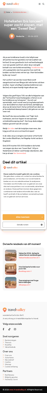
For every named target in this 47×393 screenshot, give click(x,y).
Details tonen (22, 224)
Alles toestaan (22, 217)
